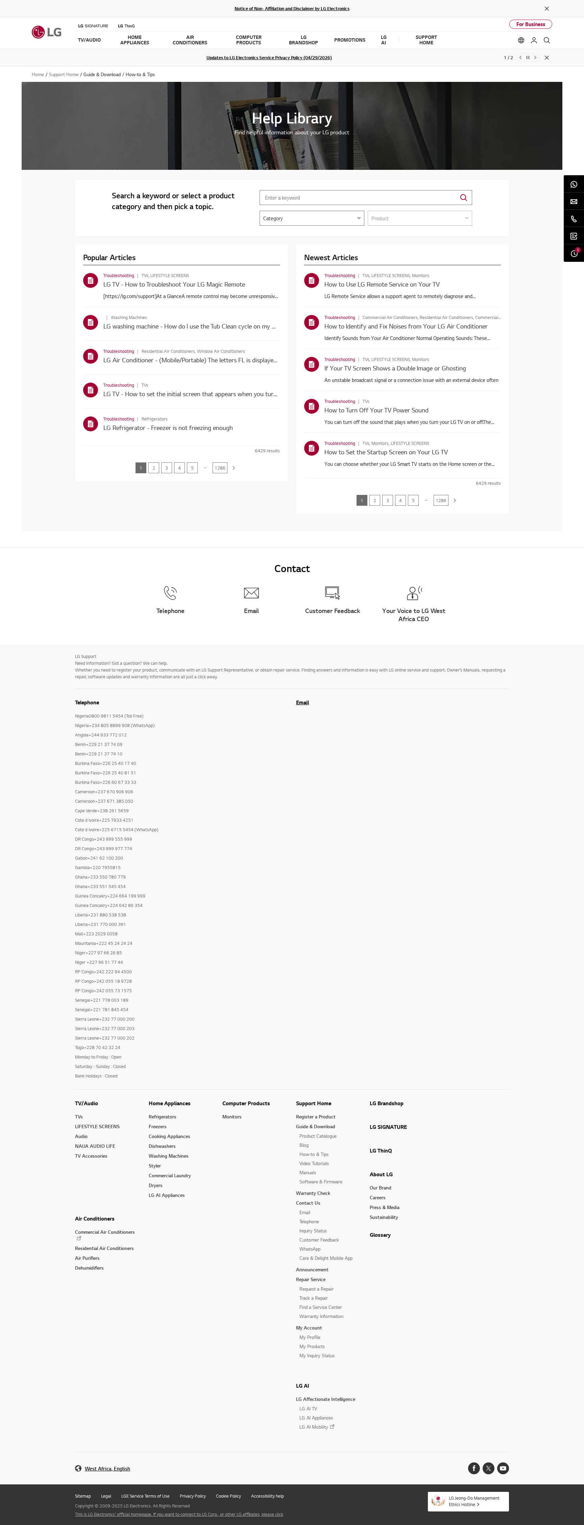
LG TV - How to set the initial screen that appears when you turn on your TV (205, 393)
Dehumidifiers (89, 1268)
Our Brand (380, 1187)
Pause (528, 57)
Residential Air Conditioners (104, 1248)
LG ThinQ (381, 1150)
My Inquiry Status (317, 1355)
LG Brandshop (387, 1103)
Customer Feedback (319, 1239)
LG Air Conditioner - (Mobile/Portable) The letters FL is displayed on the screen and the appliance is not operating (255, 360)
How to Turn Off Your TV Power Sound (376, 410)
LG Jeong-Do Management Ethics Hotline (474, 1501)
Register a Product (316, 1116)
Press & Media (384, 1207)
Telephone (309, 1221)
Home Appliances (170, 1103)
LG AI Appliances (167, 1195)
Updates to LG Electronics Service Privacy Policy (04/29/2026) (269, 57)
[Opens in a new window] (474, 1468)
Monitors (232, 1116)
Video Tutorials (314, 1163)
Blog (304, 1145)
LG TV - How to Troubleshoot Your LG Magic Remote (174, 284)
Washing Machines (169, 1156)
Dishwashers (162, 1146)
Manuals (307, 1172)
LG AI (302, 1385)
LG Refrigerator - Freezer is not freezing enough (168, 427)
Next (535, 57)
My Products (312, 1346)
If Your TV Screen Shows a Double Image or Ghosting (395, 368)
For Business (530, 24)
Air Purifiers (87, 1258)
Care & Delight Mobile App (325, 1258)
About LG (381, 1174)
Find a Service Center (320, 1307)
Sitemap (83, 1496)
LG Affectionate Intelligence (325, 1399)
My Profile (309, 1337)
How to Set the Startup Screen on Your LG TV (386, 452)
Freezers (158, 1126)
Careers (378, 1197)
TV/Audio (86, 1103)
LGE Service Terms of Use (145, 1496)
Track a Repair (313, 1298)
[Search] (547, 40)
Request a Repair (316, 1288)
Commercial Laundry (170, 1175)
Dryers (156, 1185)
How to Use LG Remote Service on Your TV (382, 284)
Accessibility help (267, 1496)
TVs (79, 1116)
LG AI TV (308, 1408)
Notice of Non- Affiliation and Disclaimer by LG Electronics (292, 8)
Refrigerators (162, 1116)
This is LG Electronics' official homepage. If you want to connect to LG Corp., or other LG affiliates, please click (179, 1514)
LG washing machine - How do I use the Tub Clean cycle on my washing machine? (211, 326)
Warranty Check (313, 1193)
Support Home (313, 1103)
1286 (220, 468)
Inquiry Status (313, 1230)
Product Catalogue (318, 1136)
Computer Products (246, 1103)
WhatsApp (309, 1249)
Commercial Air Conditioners (105, 1232)
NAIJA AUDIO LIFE (95, 1146)
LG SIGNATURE (388, 1126)
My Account (309, 1327)
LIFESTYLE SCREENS (97, 1126)
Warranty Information (321, 1316)
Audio (81, 1136)
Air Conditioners (95, 1218)
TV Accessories (91, 1156)
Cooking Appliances (169, 1136)
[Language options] (521, 40)
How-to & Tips (313, 1154)
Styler (155, 1165)
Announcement (312, 1269)
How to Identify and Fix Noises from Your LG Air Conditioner (406, 326)
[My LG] (534, 40)
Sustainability (384, 1217)
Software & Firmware (320, 1181)
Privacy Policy (193, 1496)
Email (302, 702)
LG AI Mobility (313, 1427)
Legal (106, 1496)
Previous (520, 57)
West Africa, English (107, 1468)
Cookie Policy (228, 1496)
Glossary (380, 1234)
